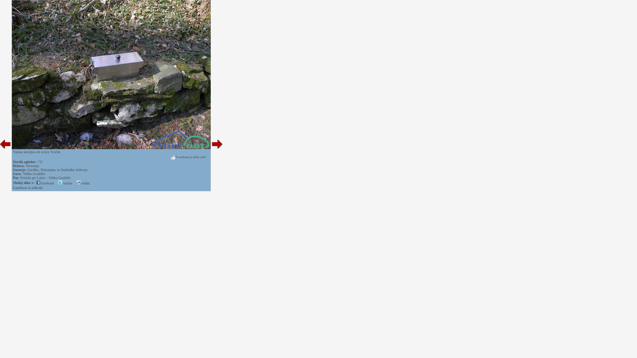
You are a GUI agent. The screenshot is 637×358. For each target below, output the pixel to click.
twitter (67, 183)
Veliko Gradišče (34, 174)
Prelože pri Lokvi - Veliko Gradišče (45, 178)
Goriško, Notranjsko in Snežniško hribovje (57, 170)
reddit (85, 183)
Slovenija (32, 166)
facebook (47, 183)
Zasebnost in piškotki (28, 188)
